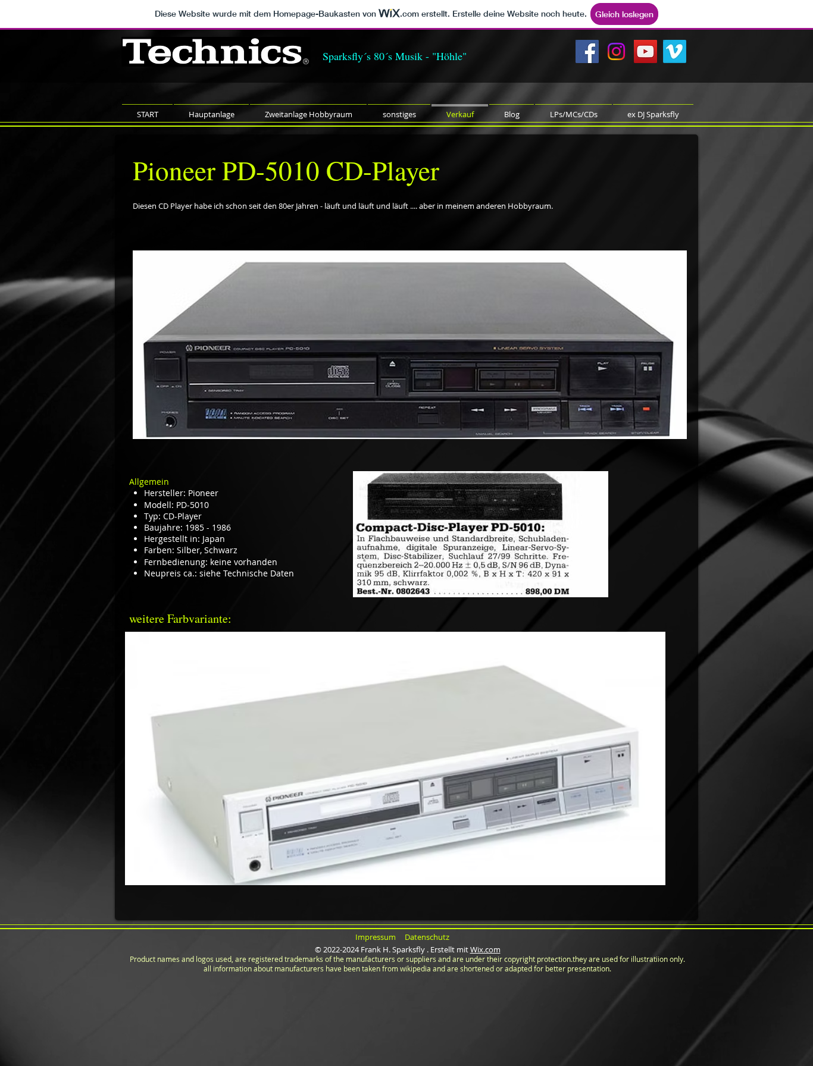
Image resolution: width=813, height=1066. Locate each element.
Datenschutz (427, 937)
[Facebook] (587, 51)
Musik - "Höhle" (431, 56)
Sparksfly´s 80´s (359, 56)
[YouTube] (645, 51)
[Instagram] (616, 51)
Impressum (375, 937)
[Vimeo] (674, 51)
